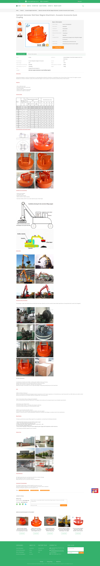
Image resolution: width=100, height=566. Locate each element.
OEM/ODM (40, 550)
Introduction (31, 548)
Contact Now (58, 47)
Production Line (41, 548)
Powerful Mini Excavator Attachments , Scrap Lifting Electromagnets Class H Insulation (36, 530)
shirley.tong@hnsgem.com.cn (33, 1)
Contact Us (50, 5)
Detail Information (21, 54)
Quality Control (43, 5)
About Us (29, 5)
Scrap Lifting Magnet (19, 548)
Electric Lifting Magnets (20, 552)
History (30, 550)
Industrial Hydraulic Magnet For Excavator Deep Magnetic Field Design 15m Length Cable (64, 530)
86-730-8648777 (45, 1)
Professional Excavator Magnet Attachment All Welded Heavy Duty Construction (50, 530)
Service (30, 552)
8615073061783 (24, 502)
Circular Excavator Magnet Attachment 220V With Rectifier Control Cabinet (78, 529)
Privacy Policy (49, 561)
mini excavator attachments (44, 490)
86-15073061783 (26, 500)
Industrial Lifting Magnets (20, 550)
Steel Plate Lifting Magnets (20, 554)
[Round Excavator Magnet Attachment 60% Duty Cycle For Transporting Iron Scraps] (22, 521)
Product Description (32, 54)
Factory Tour (35, 5)
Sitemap (41, 561)
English (80, 1)
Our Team (31, 554)
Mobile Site (58, 561)
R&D (39, 552)
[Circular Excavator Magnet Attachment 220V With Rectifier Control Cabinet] (78, 521)
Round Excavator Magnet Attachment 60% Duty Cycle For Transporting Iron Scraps (22, 529)
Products (24, 5)
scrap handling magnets (34, 490)
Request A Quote (57, 5)
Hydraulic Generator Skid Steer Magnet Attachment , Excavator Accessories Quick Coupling (56, 10)
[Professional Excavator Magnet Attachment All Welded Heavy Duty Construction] (50, 521)
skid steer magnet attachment (24, 490)
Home (19, 5)
